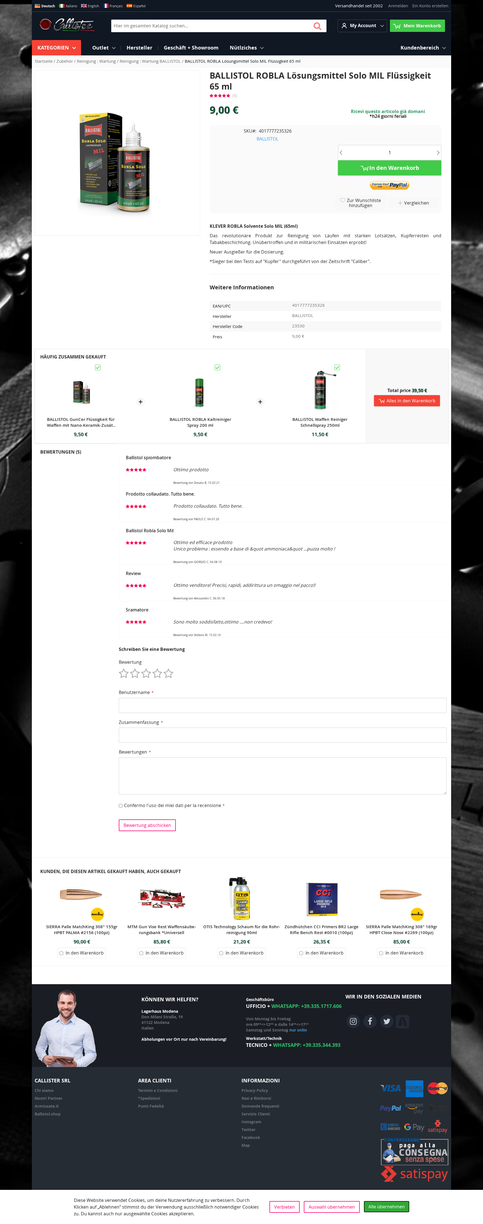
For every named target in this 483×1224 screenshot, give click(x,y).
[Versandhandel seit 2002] (67, 25)
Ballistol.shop (48, 1114)
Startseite (44, 61)
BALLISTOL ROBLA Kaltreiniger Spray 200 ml (200, 422)
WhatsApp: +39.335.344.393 (306, 1045)
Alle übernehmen (386, 1207)
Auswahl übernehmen (332, 1207)
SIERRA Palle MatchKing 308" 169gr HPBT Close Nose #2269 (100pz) (401, 929)
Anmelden (398, 5)
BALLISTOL (267, 139)
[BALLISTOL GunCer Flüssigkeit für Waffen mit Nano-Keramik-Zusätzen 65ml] (81, 366)
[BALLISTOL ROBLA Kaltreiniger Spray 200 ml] (200, 366)
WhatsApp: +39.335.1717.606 (306, 1006)
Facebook (251, 1137)
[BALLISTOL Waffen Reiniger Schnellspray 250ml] (320, 366)
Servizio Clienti (256, 1114)
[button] (362, 26)
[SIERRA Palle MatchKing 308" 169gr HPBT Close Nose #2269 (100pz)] (401, 878)
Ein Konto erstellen (430, 5)
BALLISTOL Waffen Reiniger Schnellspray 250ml (319, 422)
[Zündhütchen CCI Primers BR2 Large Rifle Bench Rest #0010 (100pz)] (321, 878)
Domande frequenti (260, 1106)
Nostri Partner (48, 1098)
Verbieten (284, 1207)
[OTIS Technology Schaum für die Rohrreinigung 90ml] (241, 878)
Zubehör (65, 61)
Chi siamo (44, 1090)
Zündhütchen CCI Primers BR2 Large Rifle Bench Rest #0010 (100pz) (322, 929)
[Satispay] (414, 1181)
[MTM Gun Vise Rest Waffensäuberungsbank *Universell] (161, 878)
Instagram (251, 1121)
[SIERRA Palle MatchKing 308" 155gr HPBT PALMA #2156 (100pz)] (81, 878)
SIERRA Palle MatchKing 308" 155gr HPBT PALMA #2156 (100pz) (81, 929)
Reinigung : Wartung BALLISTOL (151, 61)
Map (246, 1145)
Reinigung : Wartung (97, 61)
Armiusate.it (47, 1106)
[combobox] (218, 26)
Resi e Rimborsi (256, 1098)
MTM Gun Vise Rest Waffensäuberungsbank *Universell (161, 929)
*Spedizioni (149, 1098)
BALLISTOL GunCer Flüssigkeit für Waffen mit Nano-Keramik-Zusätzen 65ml (81, 422)
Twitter (248, 1129)
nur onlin (298, 1030)
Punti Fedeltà (151, 1106)
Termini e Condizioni (157, 1090)
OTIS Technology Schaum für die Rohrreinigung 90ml (241, 929)
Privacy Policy (255, 1090)
